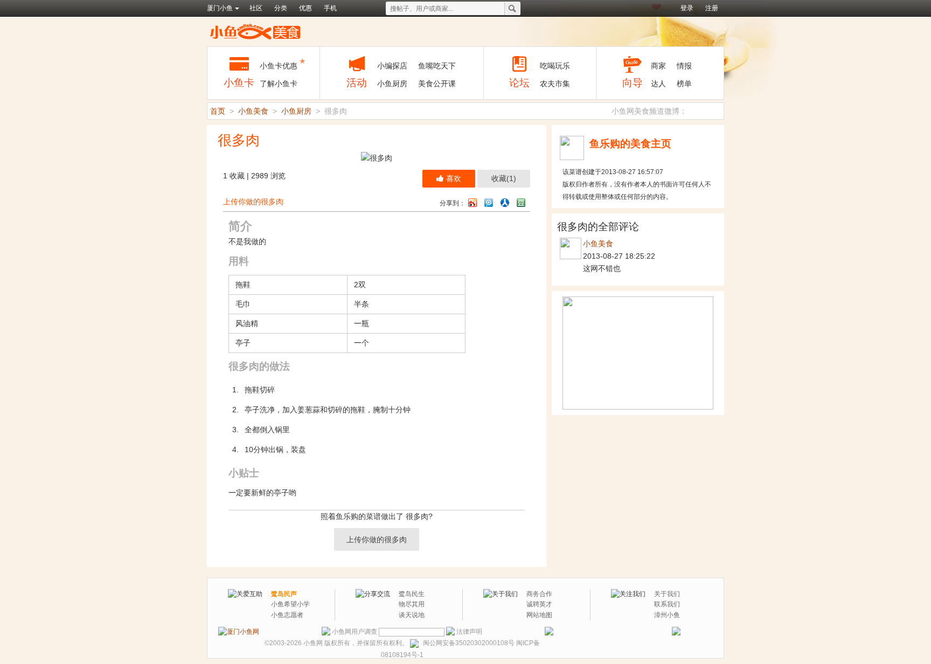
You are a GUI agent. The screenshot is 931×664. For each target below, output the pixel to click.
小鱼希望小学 (290, 604)
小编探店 (392, 65)
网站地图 (539, 615)
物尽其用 (412, 604)
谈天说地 (412, 615)
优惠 (305, 8)
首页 (217, 111)
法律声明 (469, 631)
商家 (658, 65)
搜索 (512, 8)
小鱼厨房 (392, 83)
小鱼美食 (255, 31)
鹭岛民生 (412, 594)
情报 (684, 65)
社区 (255, 8)
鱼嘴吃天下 (437, 65)
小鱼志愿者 (287, 615)
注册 (711, 8)
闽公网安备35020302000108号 (468, 643)
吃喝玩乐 (555, 65)
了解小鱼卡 (278, 83)
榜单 (684, 83)
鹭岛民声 (284, 594)
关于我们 (667, 594)
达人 (658, 83)
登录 (686, 8)
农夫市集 (555, 83)
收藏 (503, 178)
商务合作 (539, 594)
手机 (330, 8)
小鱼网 (313, 643)
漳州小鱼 (667, 615)
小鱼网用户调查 (354, 631)
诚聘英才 (539, 604)
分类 (280, 8)
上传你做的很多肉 (253, 201)
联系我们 (667, 604)
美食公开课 (437, 83)
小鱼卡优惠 (278, 65)
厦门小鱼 (220, 8)
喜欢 (453, 178)
